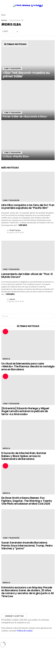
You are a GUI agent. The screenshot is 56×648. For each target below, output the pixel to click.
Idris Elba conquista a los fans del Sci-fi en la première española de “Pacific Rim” (27, 206)
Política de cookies (25, 631)
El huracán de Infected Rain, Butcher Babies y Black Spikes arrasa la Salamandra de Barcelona (23, 456)
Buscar (52, 316)
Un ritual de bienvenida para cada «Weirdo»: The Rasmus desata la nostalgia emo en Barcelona (28, 366)
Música (6, 359)
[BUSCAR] (53, 13)
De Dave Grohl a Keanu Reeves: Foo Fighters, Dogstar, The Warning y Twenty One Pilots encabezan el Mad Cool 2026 (26, 501)
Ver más (23, 225)
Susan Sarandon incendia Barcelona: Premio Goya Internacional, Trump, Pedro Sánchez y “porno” (26, 545)
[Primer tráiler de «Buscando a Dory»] (28, 100)
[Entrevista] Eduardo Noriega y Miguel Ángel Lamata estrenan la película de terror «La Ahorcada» (25, 411)
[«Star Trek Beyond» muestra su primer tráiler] (28, 60)
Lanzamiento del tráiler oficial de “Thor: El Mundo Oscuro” (27, 275)
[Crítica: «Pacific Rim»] (28, 140)
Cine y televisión (12, 68)
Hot (5, 331)
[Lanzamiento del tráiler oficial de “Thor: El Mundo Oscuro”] (28, 256)
